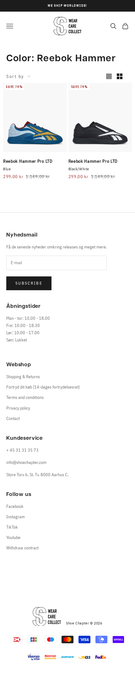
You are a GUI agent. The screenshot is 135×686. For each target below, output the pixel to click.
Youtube (13, 537)
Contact (13, 418)
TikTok (12, 527)
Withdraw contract (22, 548)
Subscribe (28, 283)
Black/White (78, 168)
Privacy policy (18, 408)
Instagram (15, 517)
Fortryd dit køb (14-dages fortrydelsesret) (43, 387)
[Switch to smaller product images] (119, 76)
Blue (7, 168)
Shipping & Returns (23, 376)
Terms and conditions (25, 397)
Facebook (15, 506)
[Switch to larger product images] (109, 76)
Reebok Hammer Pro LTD (28, 161)
